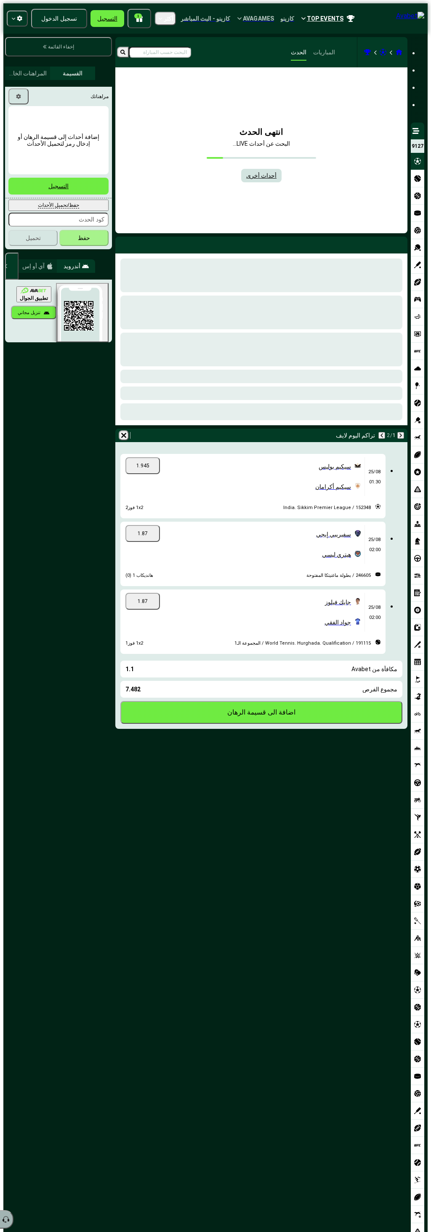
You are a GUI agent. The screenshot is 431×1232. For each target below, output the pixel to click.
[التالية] (378, 243)
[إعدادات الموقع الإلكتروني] (17, 19)
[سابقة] (400, 243)
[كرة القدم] (383, 52)
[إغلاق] (12, 266)
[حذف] (124, 243)
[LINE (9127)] (399, 52)
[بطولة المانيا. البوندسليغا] (367, 52)
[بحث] (123, 52)
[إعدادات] (18, 96)
